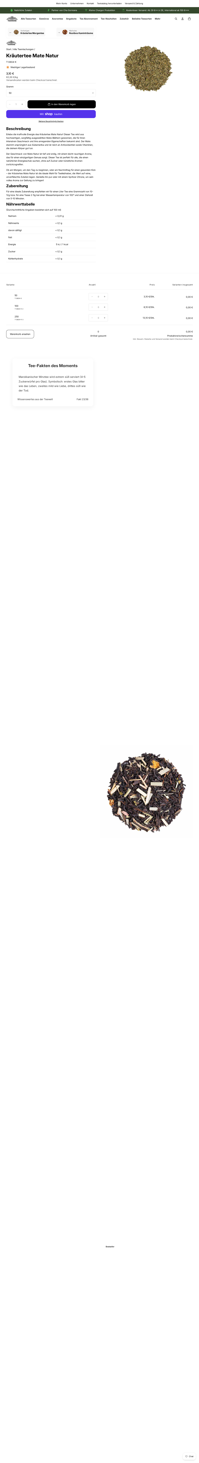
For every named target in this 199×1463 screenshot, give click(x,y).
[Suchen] (176, 18)
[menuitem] (157, 18)
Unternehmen (77, 3)
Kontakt (90, 3)
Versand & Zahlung (134, 3)
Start (8, 49)
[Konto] (182, 18)
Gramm (10, 86)
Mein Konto (61, 3)
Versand (158, 339)
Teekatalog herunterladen (109, 3)
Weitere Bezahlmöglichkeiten (51, 121)
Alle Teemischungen (23, 49)
